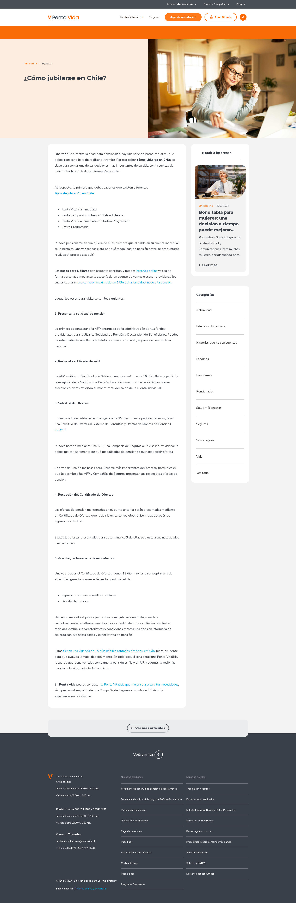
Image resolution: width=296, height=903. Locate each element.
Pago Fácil (126, 842)
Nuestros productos (132, 777)
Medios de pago (129, 863)
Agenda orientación (183, 17)
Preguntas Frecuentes (133, 884)
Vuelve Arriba (143, 755)
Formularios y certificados (200, 799)
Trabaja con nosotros (198, 788)
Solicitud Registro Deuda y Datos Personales (210, 810)
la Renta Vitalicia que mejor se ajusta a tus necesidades (139, 684)
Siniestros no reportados (199, 820)
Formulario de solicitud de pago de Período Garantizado (151, 799)
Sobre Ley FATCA (195, 863)
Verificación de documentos (136, 852)
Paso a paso (127, 873)
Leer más (210, 265)
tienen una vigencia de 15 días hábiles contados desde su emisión (109, 651)
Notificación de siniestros (135, 820)
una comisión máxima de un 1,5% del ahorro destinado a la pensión (124, 282)
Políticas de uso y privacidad (90, 888)
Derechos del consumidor (200, 873)
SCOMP (60, 430)
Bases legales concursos (200, 831)
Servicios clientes (195, 777)
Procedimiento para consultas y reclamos (208, 842)
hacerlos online (146, 271)
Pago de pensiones (131, 831)
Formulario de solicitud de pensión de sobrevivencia (149, 788)
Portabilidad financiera (133, 810)
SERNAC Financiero (197, 852)
